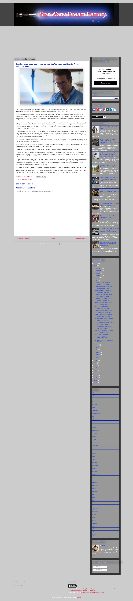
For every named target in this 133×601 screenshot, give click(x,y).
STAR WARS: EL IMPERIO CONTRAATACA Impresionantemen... (103, 336)
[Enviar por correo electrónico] (37, 177)
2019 (95, 372)
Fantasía (94, 451)
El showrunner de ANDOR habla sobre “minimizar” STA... (104, 319)
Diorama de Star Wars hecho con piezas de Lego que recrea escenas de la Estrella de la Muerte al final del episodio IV (109, 231)
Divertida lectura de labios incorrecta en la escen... (102, 283)
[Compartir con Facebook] (43, 177)
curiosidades (95, 430)
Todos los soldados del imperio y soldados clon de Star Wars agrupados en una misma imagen (109, 217)
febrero (98, 354)
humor (94, 453)
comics (94, 422)
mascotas (95, 471)
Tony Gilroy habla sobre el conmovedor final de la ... (103, 307)
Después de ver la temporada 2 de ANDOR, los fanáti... (104, 295)
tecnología (95, 514)
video (93, 526)
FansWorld (95, 445)
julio (97, 280)
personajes (95, 485)
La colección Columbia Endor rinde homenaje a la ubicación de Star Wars (109, 191)
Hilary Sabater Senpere (89, 589)
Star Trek (94, 500)
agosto (98, 278)
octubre (98, 273)
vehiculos (94, 523)
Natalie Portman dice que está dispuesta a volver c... (103, 291)
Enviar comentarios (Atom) (55, 244)
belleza (94, 407)
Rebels (94, 488)
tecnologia (95, 511)
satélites (94, 491)
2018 (95, 375)
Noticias (94, 480)
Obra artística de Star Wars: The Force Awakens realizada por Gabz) (109, 179)
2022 (95, 365)
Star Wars (30, 179)
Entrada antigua (81, 239)
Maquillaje (95, 465)
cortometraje (95, 425)
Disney (94, 439)
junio (97, 345)
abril (97, 350)
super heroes (95, 509)
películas (24, 179)
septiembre (99, 275)
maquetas (95, 462)
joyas (93, 456)
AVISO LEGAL (18, 585)
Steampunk (95, 506)
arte (93, 401)
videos (94, 532)
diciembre (98, 268)
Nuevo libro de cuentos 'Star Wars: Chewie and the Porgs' (108, 166)
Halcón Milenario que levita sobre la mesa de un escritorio (109, 204)
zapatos (94, 535)
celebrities (95, 410)
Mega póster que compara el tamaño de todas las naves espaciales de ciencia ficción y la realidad (109, 142)
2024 (95, 360)
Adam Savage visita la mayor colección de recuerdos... (103, 315)
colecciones (95, 419)
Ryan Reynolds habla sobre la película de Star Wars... (103, 287)
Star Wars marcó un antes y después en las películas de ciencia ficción (108, 243)
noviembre (99, 270)
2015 (95, 382)
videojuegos (95, 529)
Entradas (97, 566)
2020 (95, 370)
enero (97, 357)
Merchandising (96, 474)
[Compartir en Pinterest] (45, 177)
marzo (98, 352)
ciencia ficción (96, 413)
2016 (95, 380)
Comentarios (98, 569)
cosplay (94, 427)
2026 (95, 263)
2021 (95, 367)
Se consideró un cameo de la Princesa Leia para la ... (103, 303)
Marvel (94, 468)
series (93, 494)
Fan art (94, 442)
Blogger (79, 597)
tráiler (93, 517)
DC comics (95, 433)
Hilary (103, 545)
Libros (93, 459)
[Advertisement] (66, 41)
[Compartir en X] (41, 177)
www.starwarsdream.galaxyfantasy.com (92, 592)
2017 (95, 377)
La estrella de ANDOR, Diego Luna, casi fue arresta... (103, 327)
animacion (95, 393)
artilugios (94, 404)
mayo (97, 347)
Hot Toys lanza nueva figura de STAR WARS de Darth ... (104, 331)
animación (95, 396)
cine (93, 416)
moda (93, 477)
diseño (94, 436)
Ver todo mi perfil (97, 556)
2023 (95, 363)
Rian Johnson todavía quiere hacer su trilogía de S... (103, 299)
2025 (95, 266)
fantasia (94, 448)
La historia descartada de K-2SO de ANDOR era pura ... (104, 323)
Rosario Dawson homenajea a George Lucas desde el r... (103, 311)
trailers (94, 520)
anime (93, 399)
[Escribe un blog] (39, 177)
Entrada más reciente (23, 239)
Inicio (53, 239)
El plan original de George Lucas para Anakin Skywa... (104, 340)
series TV (94, 497)
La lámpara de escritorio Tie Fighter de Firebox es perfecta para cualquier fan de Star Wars (109, 154)
